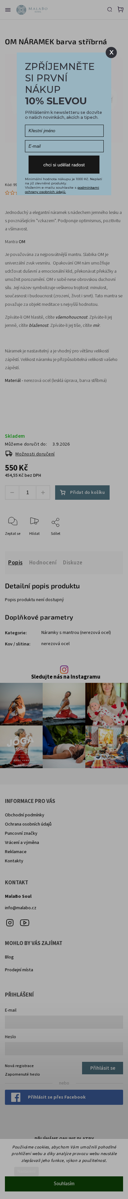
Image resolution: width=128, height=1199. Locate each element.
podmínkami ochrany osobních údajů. (62, 189)
